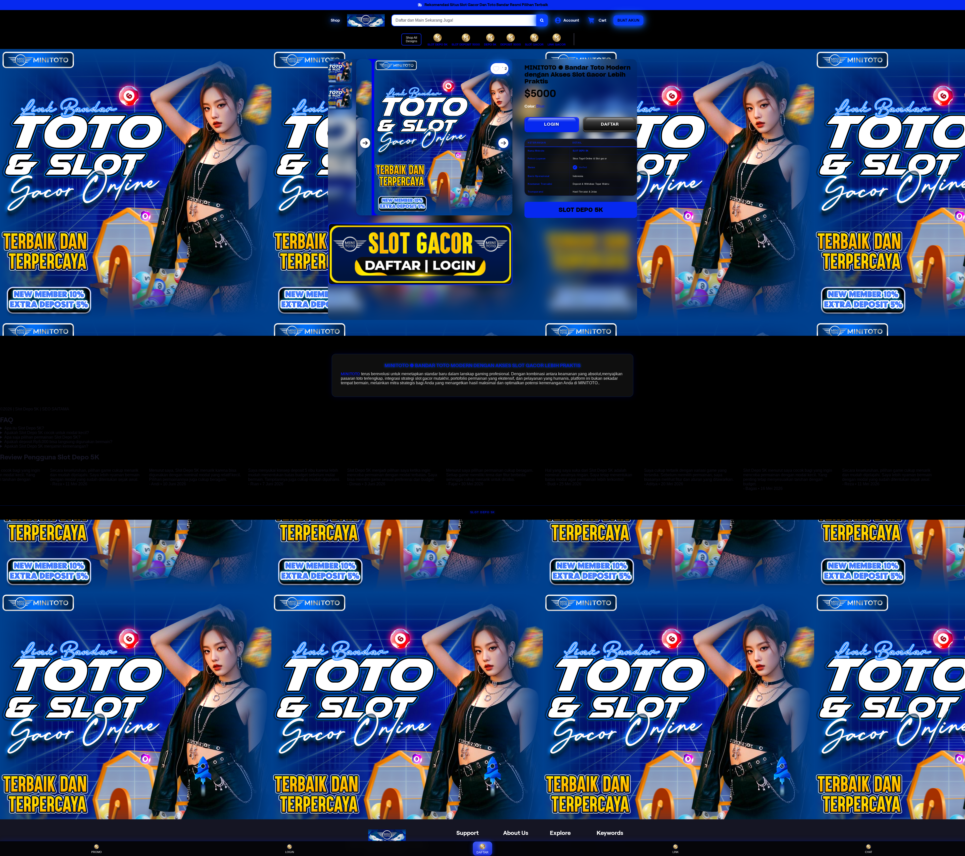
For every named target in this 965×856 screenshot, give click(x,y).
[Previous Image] (365, 143)
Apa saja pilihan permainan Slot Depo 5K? (42, 437)
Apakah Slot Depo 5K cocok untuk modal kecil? (46, 433)
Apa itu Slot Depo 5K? (24, 428)
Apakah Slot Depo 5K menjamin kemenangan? (46, 446)
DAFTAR (610, 124)
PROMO (96, 851)
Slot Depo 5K (581, 210)
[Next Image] (503, 143)
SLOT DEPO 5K (482, 512)
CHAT (868, 851)
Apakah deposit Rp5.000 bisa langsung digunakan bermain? (58, 442)
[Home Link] (366, 20)
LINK (675, 851)
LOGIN (551, 124)
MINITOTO (350, 374)
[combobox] (464, 20)
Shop (335, 20)
